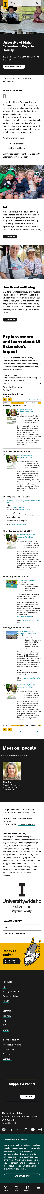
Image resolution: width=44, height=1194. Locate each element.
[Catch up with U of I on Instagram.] (18, 1129)
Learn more (10, 236)
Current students (10, 1049)
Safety (6, 1025)
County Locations (25, 78)
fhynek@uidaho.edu (26, 824)
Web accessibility (10, 996)
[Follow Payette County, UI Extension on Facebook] (4, 96)
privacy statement (17, 1169)
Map (4, 1020)
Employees (7, 1059)
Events (6, 1030)
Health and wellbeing (15, 933)
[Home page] (5, 4)
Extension (12, 78)
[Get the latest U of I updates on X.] (11, 1129)
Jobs (4, 987)
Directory (7, 1016)
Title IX (6, 1001)
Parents (6, 1054)
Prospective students (12, 1045)
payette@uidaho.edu (14, 66)
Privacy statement (11, 991)
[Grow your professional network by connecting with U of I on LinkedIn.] (25, 1129)
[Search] (37, 3)
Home (4, 78)
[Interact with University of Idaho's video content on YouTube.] (33, 1129)
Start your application (10, 961)
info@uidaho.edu (9, 1123)
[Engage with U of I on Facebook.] (4, 1129)
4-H (6, 927)
